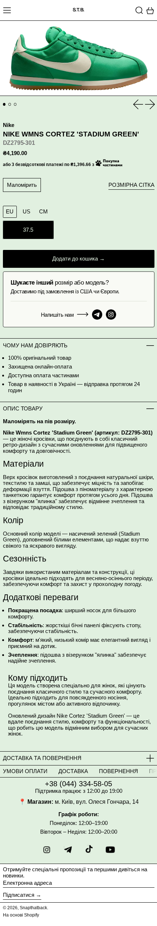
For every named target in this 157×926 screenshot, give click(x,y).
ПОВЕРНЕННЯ (118, 771)
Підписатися (18, 895)
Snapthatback (33, 907)
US (26, 211)
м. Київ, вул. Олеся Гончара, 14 (97, 802)
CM (43, 211)
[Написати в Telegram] (97, 314)
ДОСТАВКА (73, 771)
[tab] (4, 104)
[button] (139, 10)
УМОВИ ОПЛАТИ (25, 771)
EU (10, 211)
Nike (8, 125)
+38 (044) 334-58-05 (78, 784)
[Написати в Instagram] (111, 314)
